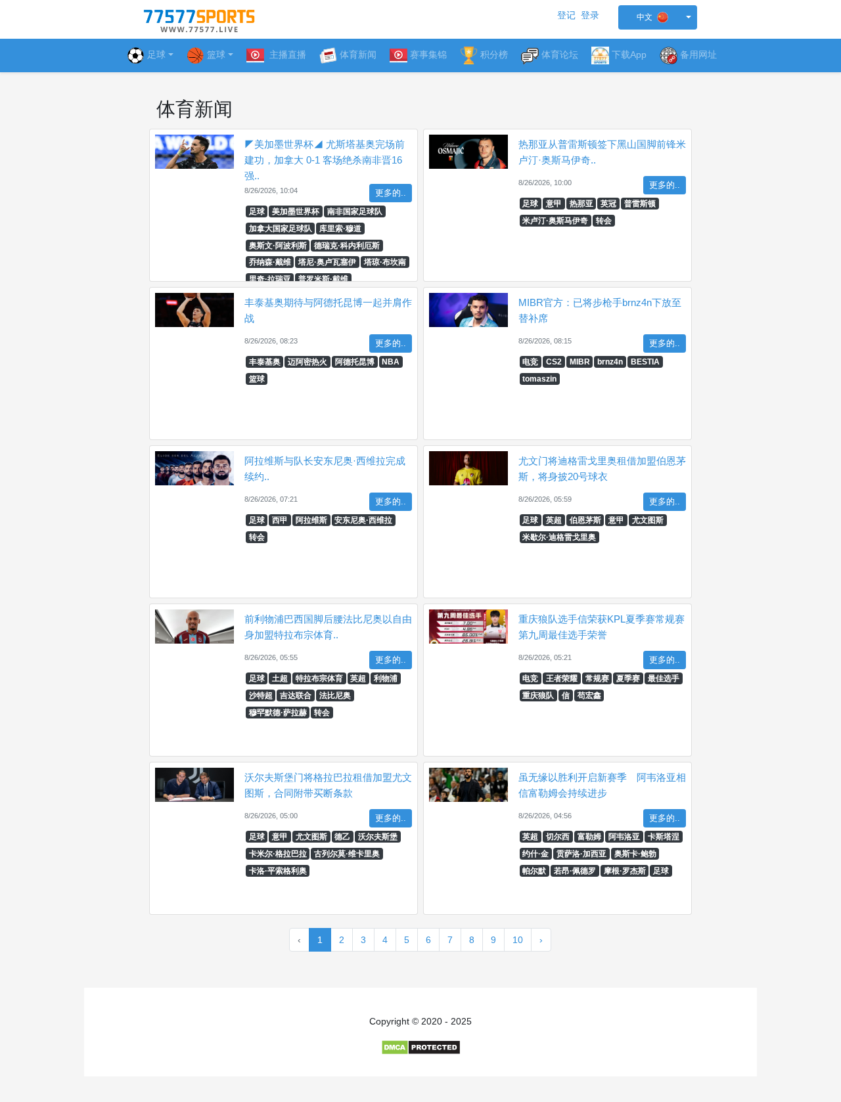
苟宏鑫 (589, 695)
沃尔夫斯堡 (378, 836)
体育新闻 (358, 54)
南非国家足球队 (354, 211)
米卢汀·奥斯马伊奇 (555, 220)
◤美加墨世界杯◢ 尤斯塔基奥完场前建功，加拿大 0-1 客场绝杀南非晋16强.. (324, 160)
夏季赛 (628, 678)
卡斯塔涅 (663, 836)
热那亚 (581, 203)
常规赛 (597, 678)
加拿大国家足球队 (280, 228)
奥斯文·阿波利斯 (278, 245)
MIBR (580, 361)
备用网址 (698, 54)
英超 (554, 520)
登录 (590, 15)
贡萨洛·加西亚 (581, 853)
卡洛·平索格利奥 (278, 870)
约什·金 (535, 853)
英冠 (608, 203)
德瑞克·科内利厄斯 (347, 245)
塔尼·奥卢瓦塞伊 (327, 262)
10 (517, 940)
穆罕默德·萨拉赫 (278, 712)
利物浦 (386, 678)
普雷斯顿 (640, 203)
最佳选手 (663, 678)
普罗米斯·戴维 (323, 279)
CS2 (554, 361)
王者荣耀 (562, 678)
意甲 (554, 203)
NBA (390, 361)
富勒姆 (589, 836)
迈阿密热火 (307, 361)
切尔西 (558, 836)
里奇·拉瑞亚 (270, 279)
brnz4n (610, 361)
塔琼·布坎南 (385, 262)
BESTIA (645, 361)
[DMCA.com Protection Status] (421, 1047)
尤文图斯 (648, 520)
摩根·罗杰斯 (625, 870)
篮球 (257, 379)
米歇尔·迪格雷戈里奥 (559, 537)
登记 (566, 15)
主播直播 (286, 54)
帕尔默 (534, 870)
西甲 (280, 520)
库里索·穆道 (340, 228)
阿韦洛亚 (624, 836)
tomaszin (539, 379)
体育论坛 (559, 54)
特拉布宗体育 (319, 678)
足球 (156, 54)
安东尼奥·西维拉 (363, 520)
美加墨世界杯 (295, 211)
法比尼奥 (335, 695)
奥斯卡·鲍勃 (635, 853)
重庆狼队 (538, 695)
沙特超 (261, 695)
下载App (629, 54)
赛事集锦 (428, 54)
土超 (280, 678)
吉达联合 (295, 695)
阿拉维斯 (311, 520)
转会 (604, 220)
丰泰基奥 (265, 361)
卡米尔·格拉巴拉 (278, 853)
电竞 (530, 361)
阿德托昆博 (355, 361)
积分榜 (494, 54)
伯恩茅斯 (585, 520)
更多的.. (390, 193)
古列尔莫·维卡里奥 (347, 853)
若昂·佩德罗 (575, 870)
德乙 (342, 836)
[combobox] (657, 17)
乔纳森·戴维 (270, 262)
